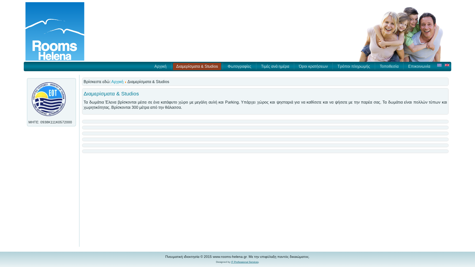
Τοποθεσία (389, 66)
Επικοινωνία (419, 66)
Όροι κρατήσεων (313, 66)
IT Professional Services (245, 262)
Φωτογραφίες (239, 66)
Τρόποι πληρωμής (353, 66)
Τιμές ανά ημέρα (275, 66)
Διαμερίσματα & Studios (197, 66)
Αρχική (160, 66)
